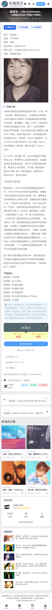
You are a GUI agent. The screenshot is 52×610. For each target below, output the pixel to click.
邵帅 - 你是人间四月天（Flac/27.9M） (12, 455)
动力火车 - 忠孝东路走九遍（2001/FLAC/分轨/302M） (31, 583)
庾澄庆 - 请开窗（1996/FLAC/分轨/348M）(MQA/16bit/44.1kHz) (31, 537)
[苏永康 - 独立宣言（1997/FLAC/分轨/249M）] (9, 575)
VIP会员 (19, 334)
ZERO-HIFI (11, 386)
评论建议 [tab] (37, 27)
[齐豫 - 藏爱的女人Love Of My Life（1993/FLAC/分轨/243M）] (38, 437)
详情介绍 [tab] (11, 27)
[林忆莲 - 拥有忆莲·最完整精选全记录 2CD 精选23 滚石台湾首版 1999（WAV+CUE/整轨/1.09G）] (38, 473)
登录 (42, 4)
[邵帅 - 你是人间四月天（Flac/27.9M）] (13, 437)
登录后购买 (27, 344)
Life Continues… (14, 380)
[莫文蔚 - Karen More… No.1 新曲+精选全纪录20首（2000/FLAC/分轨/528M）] (9, 566)
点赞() (44, 385)
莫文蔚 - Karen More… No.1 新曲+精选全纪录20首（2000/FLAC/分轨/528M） (31, 565)
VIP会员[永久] (39, 334)
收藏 (34, 385)
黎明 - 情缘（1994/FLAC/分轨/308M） (13, 490)
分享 (25, 385)
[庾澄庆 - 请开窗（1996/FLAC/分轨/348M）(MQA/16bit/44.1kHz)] (9, 538)
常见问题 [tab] (24, 27)
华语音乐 (27, 18)
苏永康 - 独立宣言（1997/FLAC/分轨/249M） (31, 574)
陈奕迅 (26, 380)
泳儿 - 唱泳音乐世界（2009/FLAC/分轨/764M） (31, 555)
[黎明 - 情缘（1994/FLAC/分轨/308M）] (13, 473)
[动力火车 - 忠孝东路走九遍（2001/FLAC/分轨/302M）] (9, 584)
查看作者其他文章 (26, 522)
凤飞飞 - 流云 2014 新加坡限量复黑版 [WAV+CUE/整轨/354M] (31, 546)
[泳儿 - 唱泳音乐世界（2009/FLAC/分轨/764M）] (9, 556)
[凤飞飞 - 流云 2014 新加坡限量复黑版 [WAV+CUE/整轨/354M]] (9, 547)
